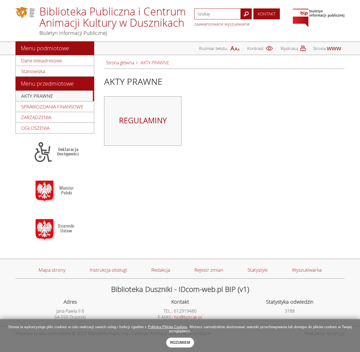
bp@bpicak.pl (188, 317)
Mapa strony (52, 270)
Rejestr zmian (208, 270)
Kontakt (267, 14)
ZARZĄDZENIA (36, 117)
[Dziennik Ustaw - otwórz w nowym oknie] (54, 229)
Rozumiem (180, 342)
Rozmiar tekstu (213, 48)
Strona (319, 48)
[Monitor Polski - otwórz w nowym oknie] (54, 191)
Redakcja (160, 270)
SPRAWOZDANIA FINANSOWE (52, 106)
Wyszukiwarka (307, 270)
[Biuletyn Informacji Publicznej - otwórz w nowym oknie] (318, 18)
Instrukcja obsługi (108, 270)
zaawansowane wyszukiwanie (222, 24)
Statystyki (258, 270)
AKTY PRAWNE (37, 96)
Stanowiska (33, 71)
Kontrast (255, 48)
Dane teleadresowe (41, 60)
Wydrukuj (289, 48)
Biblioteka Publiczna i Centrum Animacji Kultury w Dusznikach (112, 17)
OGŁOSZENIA (35, 128)
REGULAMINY (143, 120)
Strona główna (120, 63)
